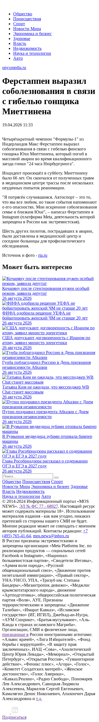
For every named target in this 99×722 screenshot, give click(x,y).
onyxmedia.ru (14, 67)
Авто (18, 58)
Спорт (19, 23)
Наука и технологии (32, 53)
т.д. (39, 698)
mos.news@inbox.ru (51, 535)
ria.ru (42, 255)
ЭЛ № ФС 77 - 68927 (38, 506)
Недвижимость (27, 48)
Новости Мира (27, 28)
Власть (19, 43)
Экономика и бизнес (32, 33)
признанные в (15, 634)
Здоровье (21, 38)
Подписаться (14, 717)
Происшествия (27, 18)
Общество (22, 14)
